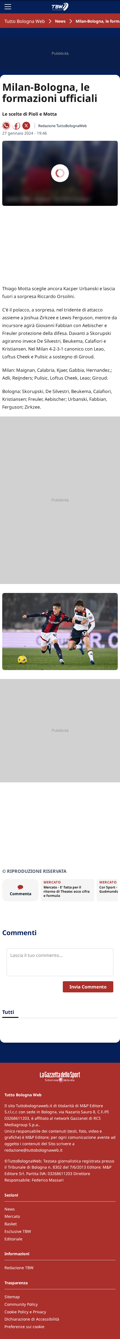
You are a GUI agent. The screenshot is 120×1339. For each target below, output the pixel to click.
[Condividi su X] (26, 126)
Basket (10, 1223)
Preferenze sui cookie (24, 1326)
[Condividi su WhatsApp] (6, 126)
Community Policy (21, 1304)
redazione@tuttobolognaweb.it (33, 1150)
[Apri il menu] (7, 6)
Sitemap (12, 1296)
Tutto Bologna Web (24, 21)
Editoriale (13, 1239)
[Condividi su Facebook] (16, 126)
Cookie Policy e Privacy (25, 1311)
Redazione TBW (18, 1267)
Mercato (12, 1216)
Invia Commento (88, 987)
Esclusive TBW (17, 1231)
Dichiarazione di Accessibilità (31, 1319)
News (60, 21)
